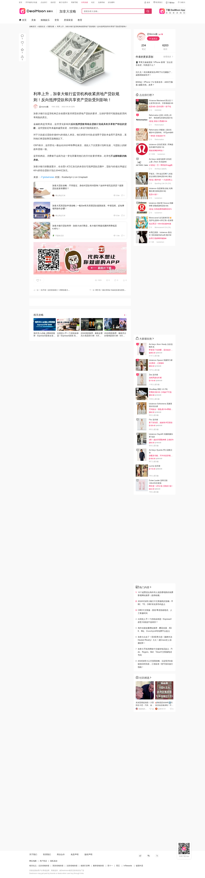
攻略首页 (32, 26)
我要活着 (50, 26)
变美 (57, 19)
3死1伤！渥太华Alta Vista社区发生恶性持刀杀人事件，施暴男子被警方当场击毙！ (125, 290)
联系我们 (159, 2)
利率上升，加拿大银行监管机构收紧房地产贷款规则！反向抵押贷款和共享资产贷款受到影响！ (92, 26)
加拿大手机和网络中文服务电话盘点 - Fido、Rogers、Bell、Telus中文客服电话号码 (155, 651)
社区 (93, 2)
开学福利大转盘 (31, 2)
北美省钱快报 (43, 865)
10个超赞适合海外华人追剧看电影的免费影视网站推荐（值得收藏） (155, 594)
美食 (33, 19)
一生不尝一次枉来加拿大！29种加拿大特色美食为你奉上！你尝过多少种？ (67, 290)
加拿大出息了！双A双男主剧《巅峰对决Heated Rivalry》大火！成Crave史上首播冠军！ (155, 639)
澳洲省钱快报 (98, 865)
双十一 (110, 865)
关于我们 (33, 854)
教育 (80, 19)
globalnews (48, 177)
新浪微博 (140, 856)
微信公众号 (148, 856)
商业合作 (61, 854)
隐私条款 (53, 860)
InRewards (128, 865)
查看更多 (167, 56)
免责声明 (75, 854)
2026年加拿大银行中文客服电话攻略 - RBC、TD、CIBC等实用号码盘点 (155, 603)
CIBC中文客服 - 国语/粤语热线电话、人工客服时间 (155, 611)
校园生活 (41, 26)
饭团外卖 (139, 865)
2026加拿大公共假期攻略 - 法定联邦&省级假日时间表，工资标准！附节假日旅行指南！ (155, 663)
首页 (20, 2)
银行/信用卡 (63, 2)
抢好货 (53, 2)
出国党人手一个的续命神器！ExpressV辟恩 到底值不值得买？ (155, 620)
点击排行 (44, 2)
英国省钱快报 (57, 865)
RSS (157, 856)
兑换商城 (101, 2)
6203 (165, 45)
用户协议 (43, 860)
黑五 (118, 865)
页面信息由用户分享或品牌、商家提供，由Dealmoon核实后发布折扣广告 (56, 870)
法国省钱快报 (72, 865)
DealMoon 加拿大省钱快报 (36, 10)
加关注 (154, 38)
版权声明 (88, 854)
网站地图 (33, 860)
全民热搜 (84, 2)
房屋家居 (68, 19)
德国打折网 (85, 865)
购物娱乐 (45, 19)
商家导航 (74, 2)
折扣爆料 (111, 2)
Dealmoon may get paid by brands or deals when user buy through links (56, 873)
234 (143, 45)
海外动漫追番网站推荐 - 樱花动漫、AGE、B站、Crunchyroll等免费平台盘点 (155, 629)
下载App (171, 2)
